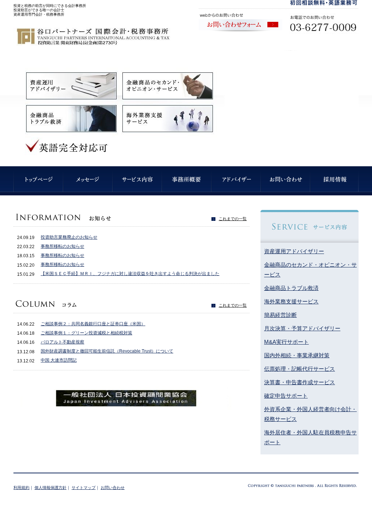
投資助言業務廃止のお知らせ (69, 237)
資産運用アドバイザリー (294, 251)
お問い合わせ (113, 487)
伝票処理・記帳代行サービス (299, 369)
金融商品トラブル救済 (291, 288)
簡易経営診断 (280, 315)
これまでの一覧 (233, 218)
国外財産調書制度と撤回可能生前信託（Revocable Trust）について (107, 351)
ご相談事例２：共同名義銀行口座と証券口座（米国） (93, 323)
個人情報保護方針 (50, 487)
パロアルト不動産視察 (62, 342)
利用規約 (21, 487)
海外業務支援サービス (291, 301)
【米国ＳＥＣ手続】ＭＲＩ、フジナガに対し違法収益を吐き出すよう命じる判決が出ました (130, 273)
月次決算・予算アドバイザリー (302, 328)
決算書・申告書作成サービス (299, 382)
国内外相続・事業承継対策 (296, 355)
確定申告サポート (286, 396)
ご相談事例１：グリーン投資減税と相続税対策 (86, 332)
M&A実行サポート (286, 342)
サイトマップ (84, 487)
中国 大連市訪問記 (59, 360)
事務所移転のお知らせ (62, 246)
